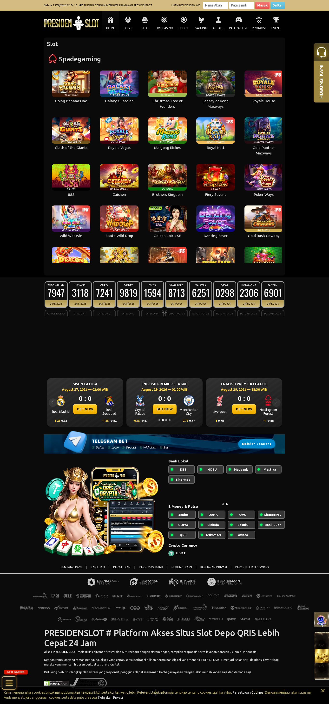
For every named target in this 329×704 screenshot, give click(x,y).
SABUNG (201, 28)
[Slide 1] (159, 420)
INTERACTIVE (238, 28)
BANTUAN (98, 567)
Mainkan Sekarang (256, 443)
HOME (110, 28)
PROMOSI (259, 28)
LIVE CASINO (164, 28)
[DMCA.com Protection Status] (56, 683)
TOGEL (128, 28)
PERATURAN (122, 567)
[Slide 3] (166, 420)
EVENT (276, 28)
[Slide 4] (170, 420)
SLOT (145, 28)
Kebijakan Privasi (110, 697)
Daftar (277, 5)
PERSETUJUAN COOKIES (252, 567)
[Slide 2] (163, 420)
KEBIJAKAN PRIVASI (213, 567)
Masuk (262, 5)
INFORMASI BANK (151, 567)
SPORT (184, 28)
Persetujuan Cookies (248, 692)
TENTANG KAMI (71, 567)
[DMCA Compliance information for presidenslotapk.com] (88, 683)
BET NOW (85, 409)
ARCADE (218, 28)
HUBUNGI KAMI (181, 567)
